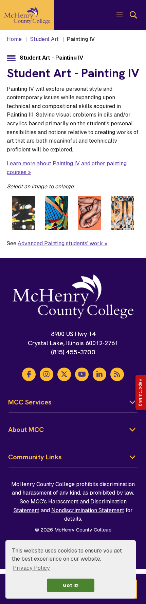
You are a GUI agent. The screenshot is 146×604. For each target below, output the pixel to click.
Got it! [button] (70, 585)
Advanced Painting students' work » (62, 243)
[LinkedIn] (99, 374)
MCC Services (30, 402)
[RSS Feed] (117, 374)
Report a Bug (141, 392)
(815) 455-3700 (73, 352)
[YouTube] (82, 374)
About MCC (26, 429)
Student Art (44, 39)
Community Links (35, 457)
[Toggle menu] (119, 15)
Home (14, 39)
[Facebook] (29, 374)
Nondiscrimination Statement (87, 510)
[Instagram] (46, 374)
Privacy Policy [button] (31, 567)
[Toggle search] (133, 15)
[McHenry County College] (27, 15)
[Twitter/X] (64, 374)
